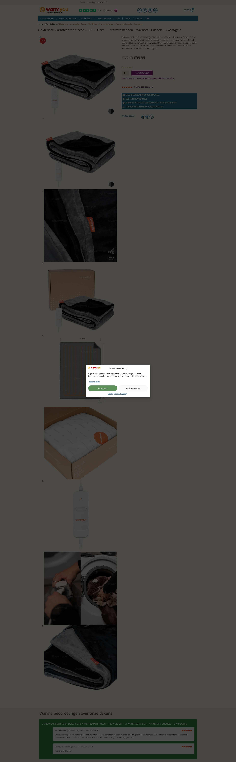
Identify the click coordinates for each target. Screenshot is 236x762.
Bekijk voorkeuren (133, 388)
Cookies (110, 394)
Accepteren (103, 388)
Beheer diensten (94, 382)
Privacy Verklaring (120, 394)
